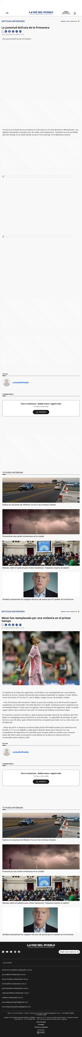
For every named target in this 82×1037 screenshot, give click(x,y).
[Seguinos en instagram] (15, 952)
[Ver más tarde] (3, 31)
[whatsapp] (6, 31)
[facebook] (9, 31)
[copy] (20, 31)
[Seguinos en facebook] (19, 952)
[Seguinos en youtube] (7, 952)
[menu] (7, 13)
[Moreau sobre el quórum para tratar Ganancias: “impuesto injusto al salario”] (41, 553)
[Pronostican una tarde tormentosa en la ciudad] (41, 521)
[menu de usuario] (75, 13)
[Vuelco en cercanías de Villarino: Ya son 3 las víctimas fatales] (41, 490)
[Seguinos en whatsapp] (3, 952)
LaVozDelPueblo (20, 382)
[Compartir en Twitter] (13, 31)
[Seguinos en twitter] (11, 952)
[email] (17, 31)
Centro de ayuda (41, 1022)
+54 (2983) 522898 (41, 1015)
